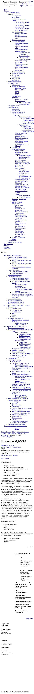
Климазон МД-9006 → (8, 436)
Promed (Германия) (21, 397)
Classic (14, 315)
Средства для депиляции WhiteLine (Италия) (19, 356)
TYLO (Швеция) (20, 324)
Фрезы (14, 393)
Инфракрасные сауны (14, 308)
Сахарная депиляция (18, 352)
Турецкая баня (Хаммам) (15, 318)
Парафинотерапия (17, 350)
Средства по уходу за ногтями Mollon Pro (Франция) (21, 384)
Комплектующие (17, 310)
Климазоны (15, 406)
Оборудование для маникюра (21, 411)
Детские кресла (16, 405)
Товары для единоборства (16, 302)
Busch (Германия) (20, 395)
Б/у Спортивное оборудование (17, 257)
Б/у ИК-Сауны (16, 312)
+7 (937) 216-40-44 (27, 3)
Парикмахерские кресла (19, 414)
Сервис (17, 429)
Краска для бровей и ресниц (20, 363)
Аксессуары (15, 402)
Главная (3, 432)
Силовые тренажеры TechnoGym (22, 294)
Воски (14, 331)
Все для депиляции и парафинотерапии (20, 329)
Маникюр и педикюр (14, 360)
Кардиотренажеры (13, 270)
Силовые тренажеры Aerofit (20, 278)
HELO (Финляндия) (21, 323)
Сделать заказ (5, 458)
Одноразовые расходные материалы (15, 426)
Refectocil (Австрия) (21, 365)
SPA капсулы (12, 307)
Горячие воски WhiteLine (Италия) (25, 346)
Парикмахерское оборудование (17, 400)
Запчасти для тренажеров (16, 304)
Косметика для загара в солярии (18, 398)
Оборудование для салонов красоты (15, 326)
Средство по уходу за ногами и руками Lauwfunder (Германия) (21, 388)
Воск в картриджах (21, 332)
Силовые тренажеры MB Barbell (22, 292)
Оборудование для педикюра (21, 413)
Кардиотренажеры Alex (19, 273)
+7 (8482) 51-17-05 (26, 6)
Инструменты (16, 361)
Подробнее (29, 618)
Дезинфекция (12, 358)
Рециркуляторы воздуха (19, 422)
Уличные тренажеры (14, 299)
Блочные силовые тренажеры (20, 285)
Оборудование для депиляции (21, 348)
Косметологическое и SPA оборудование (16, 305)
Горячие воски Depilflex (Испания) (25, 343)
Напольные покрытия (14, 275)
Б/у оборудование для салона (17, 424)
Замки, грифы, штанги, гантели (18, 259)
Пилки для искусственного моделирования (23, 376)
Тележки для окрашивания (20, 421)
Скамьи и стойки (20, 287)
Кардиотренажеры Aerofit (19, 271)
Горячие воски (19, 340)
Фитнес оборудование (15, 300)
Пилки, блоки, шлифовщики (20, 374)
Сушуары (14, 419)
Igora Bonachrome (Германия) (24, 366)
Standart (14, 316)
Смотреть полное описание (9, 455)
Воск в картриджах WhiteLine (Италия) (25, 338)
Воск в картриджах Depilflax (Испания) (25, 335)
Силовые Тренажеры (14, 276)
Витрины (14, 403)
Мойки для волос (17, 410)
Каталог (8, 432)
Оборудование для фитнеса (12, 255)
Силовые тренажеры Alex (20, 279)
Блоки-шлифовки (20, 382)
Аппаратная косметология (16, 328)
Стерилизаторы (16, 416)
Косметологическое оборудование (22, 408)
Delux (13, 313)
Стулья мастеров (17, 418)
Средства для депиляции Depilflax (22, 353)
